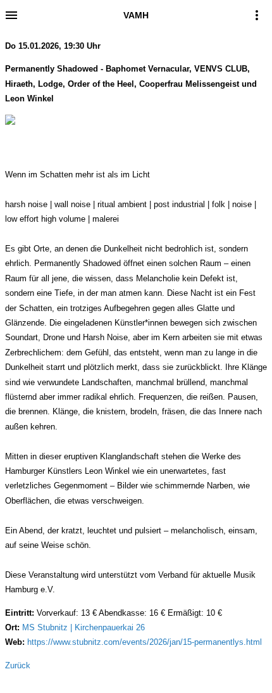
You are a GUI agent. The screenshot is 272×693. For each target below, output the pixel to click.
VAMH (136, 15)
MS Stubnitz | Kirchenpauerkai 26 (83, 627)
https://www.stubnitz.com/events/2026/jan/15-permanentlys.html (144, 642)
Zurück (17, 665)
